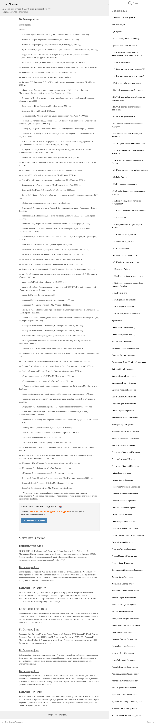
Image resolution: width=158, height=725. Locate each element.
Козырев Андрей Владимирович (125, 673)
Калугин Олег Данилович (123, 653)
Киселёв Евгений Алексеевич (124, 660)
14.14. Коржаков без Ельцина (124, 299)
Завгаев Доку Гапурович (122, 576)
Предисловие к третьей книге (124, 45)
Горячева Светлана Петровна (124, 507)
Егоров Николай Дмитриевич (124, 556)
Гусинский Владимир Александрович (128, 535)
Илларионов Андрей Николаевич (126, 618)
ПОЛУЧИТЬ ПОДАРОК (34, 520)
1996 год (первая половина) (123, 334)
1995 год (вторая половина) (123, 327)
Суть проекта (117, 31)
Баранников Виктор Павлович (124, 382)
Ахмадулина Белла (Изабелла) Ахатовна (129, 362)
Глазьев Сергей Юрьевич (122, 479)
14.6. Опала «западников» (123, 241)
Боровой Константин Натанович (125, 431)
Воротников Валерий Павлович (125, 466)
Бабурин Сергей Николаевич (124, 369)
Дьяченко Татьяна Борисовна (124, 549)
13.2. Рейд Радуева (119, 177)
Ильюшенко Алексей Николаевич (126, 625)
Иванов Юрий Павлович (122, 611)
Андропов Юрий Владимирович (125, 348)
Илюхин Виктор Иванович (123, 632)
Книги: (149, 722)
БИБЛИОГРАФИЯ (31, 546)
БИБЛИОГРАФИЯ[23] (34, 588)
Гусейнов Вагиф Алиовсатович (125, 528)
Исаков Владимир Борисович (124, 646)
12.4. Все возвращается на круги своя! (128, 76)
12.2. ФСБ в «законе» (121, 62)
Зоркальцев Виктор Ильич (123, 583)
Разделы (63, 715)
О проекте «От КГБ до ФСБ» (124, 17)
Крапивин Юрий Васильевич (124, 694)
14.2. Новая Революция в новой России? (129, 210)
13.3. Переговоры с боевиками (125, 184)
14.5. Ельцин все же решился (124, 234)
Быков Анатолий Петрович (123, 445)
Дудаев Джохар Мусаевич (123, 542)
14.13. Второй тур (119, 292)
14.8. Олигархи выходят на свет (125, 255)
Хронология (117, 320)
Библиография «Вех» (33, 609)
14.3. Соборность (119, 217)
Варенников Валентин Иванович (126, 452)
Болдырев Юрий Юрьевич (123, 424)
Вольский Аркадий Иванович (124, 459)
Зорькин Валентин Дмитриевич (125, 590)
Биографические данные (122, 341)
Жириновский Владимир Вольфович (127, 570)
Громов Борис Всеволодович (124, 521)
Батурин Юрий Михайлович (124, 403)
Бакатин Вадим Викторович (124, 376)
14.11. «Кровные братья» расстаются (127, 276)
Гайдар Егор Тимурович (122, 473)
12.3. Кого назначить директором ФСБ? (128, 69)
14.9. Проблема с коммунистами (125, 262)
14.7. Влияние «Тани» (121, 248)
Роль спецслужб (118, 24)
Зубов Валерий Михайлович (124, 597)
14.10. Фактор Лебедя (121, 269)
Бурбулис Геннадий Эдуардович (125, 438)
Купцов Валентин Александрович (126, 715)
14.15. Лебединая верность (123, 306)
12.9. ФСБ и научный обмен (123, 116)
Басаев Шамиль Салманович (124, 396)
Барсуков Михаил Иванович (124, 389)
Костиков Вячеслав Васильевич (125, 680)
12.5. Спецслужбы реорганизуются (126, 83)
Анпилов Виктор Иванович (123, 355)
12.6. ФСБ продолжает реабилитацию (128, 90)
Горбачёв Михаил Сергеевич (124, 500)
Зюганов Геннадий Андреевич (125, 604)
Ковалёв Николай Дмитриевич (125, 667)
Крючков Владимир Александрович (127, 701)
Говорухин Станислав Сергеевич (126, 486)
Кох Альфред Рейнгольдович (124, 687)
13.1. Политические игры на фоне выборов (130, 170)
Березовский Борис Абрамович (125, 417)
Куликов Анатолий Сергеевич (124, 708)
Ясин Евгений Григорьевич (14, 722)
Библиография (29, 567)
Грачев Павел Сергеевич (122, 514)
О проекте (52, 715)
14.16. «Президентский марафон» (126, 313)
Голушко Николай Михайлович (125, 493)
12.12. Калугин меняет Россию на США (128, 143)
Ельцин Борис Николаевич (123, 563)
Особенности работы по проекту (125, 38)
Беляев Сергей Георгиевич (123, 410)
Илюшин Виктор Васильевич (124, 639)
